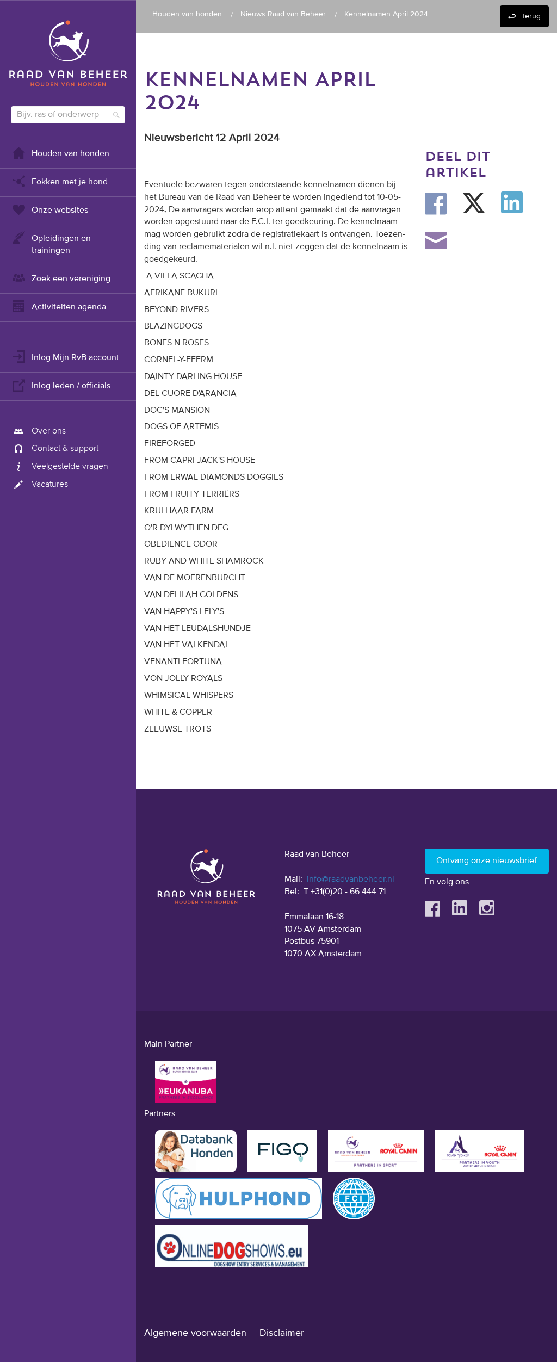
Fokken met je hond (70, 182)
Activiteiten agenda (69, 307)
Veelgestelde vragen (70, 466)
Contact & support (65, 448)
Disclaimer (281, 1333)
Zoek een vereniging (71, 279)
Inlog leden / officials (71, 386)
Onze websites (60, 210)
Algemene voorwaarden (195, 1333)
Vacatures (50, 484)
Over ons (49, 431)
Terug (531, 16)
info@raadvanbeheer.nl (350, 879)
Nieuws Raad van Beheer (283, 14)
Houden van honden (70, 154)
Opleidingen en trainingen (61, 245)
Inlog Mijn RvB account (75, 358)
